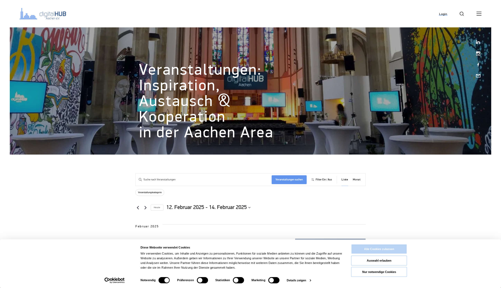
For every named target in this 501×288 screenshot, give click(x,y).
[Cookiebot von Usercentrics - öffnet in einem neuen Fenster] (114, 280)
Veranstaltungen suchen (289, 179)
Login (443, 14)
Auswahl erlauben (379, 260)
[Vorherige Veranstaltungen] (137, 207)
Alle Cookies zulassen (379, 249)
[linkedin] (476, 42)
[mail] (476, 76)
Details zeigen (296, 280)
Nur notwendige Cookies (379, 272)
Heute (157, 207)
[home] (40, 13)
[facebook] (476, 65)
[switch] (202, 280)
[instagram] (476, 54)
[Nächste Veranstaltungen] (145, 207)
